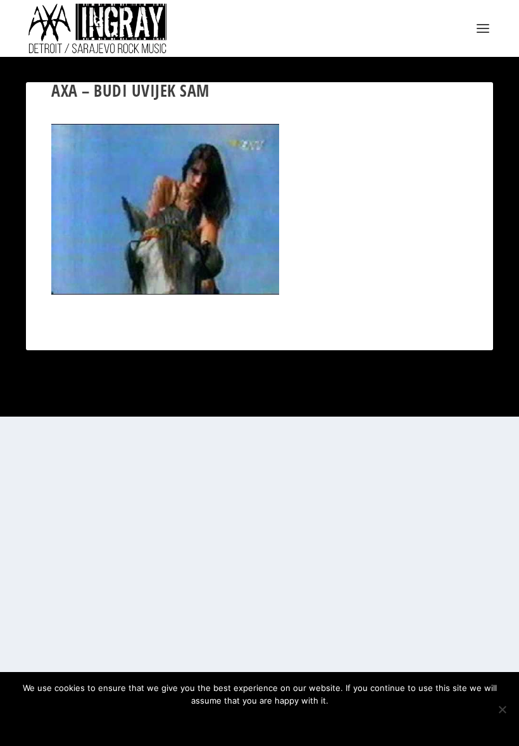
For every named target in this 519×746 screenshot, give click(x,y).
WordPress (166, 402)
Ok (215, 722)
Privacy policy (276, 722)
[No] (502, 709)
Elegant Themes (87, 402)
